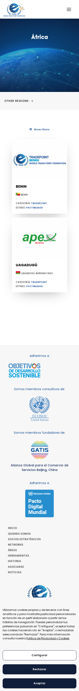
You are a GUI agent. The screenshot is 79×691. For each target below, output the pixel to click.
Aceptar (40, 683)
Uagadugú (26, 265)
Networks (15, 544)
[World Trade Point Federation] (14, 9)
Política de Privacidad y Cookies (47, 638)
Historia (14, 561)
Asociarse (16, 567)
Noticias (15, 572)
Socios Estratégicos (24, 539)
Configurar (39, 655)
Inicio (12, 528)
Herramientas (18, 555)
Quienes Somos (19, 534)
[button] (69, 9)
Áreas (12, 550)
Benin (21, 186)
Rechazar (40, 669)
